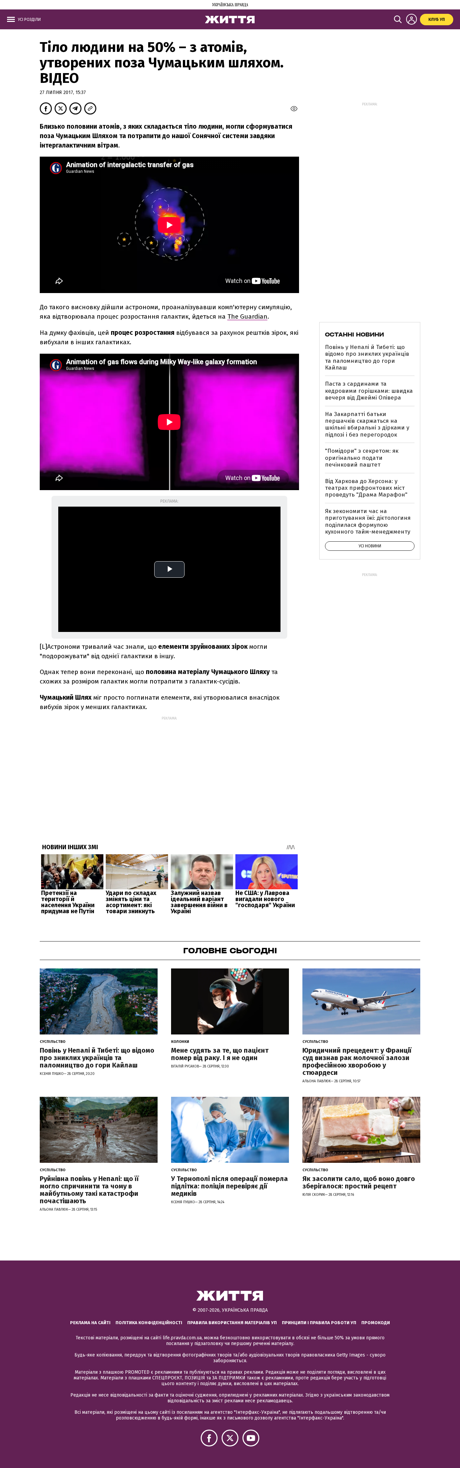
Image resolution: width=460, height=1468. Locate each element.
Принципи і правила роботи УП (319, 1322)
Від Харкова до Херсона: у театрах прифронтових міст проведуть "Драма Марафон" (366, 488)
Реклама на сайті (90, 1322)
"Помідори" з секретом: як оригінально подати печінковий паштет (361, 457)
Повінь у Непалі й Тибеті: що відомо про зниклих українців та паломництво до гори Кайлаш (367, 357)
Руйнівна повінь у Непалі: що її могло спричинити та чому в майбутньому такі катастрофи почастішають (89, 1190)
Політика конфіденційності (149, 1322)
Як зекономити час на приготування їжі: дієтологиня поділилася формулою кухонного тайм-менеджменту (367, 521)
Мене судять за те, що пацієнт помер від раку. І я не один (219, 1054)
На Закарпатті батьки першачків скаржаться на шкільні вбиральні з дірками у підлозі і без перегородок (367, 424)
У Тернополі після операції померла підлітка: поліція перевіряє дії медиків (229, 1186)
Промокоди (375, 1322)
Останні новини (354, 334)
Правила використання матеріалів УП (232, 1322)
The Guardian (247, 316)
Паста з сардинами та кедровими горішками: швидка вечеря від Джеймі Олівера (369, 390)
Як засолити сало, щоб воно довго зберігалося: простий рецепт (358, 1182)
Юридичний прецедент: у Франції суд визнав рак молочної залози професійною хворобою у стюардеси (357, 1061)
